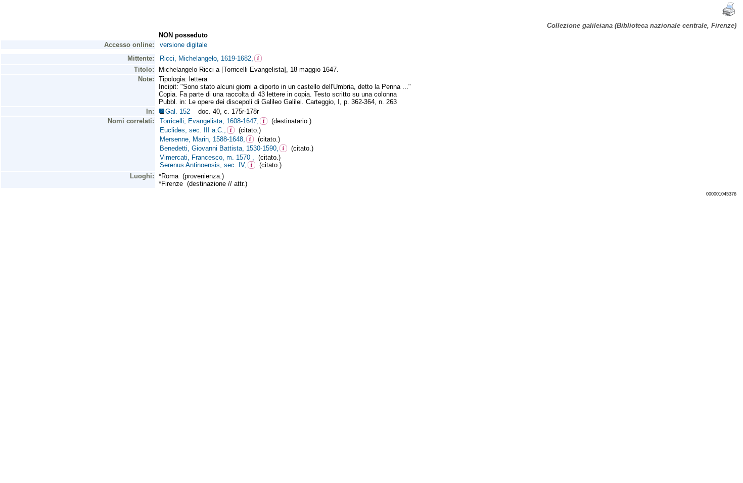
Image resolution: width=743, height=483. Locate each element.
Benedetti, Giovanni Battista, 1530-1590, (219, 148)
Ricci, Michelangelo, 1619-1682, (206, 58)
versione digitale (183, 45)
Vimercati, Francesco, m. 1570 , (207, 157)
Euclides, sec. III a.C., (193, 130)
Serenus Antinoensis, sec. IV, (203, 165)
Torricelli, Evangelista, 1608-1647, (209, 121)
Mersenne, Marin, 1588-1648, (202, 139)
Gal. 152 (179, 111)
